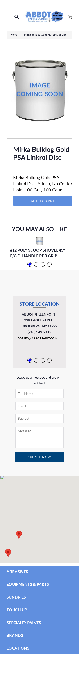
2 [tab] (36, 264)
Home (13, 34)
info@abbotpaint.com (39, 338)
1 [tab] (29, 264)
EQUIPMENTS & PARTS (28, 584)
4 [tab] (49, 264)
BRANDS (15, 635)
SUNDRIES (16, 597)
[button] (8, 553)
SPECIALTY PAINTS (24, 622)
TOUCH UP (17, 609)
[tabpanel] (39, 248)
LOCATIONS (18, 648)
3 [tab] (43, 264)
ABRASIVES (17, 571)
